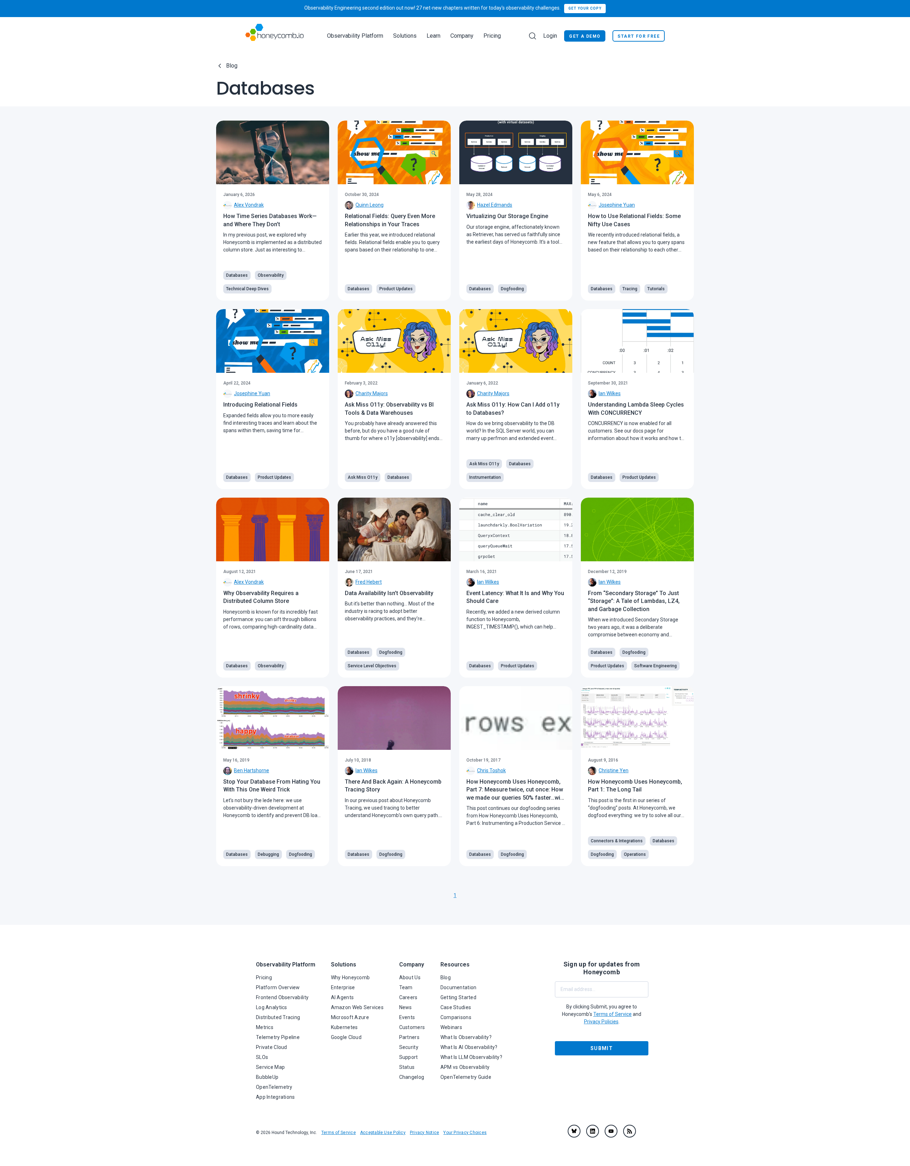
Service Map (270, 1067)
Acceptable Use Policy (383, 1132)
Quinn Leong (369, 205)
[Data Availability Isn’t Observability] (394, 529)
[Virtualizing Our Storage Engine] (515, 152)
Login (550, 35)
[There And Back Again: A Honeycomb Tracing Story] (394, 718)
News (405, 1007)
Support (408, 1057)
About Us (410, 977)
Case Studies (455, 1007)
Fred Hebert (368, 582)
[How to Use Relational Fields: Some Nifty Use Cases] (637, 152)
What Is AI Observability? (469, 1047)
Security (408, 1047)
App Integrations (275, 1097)
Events (407, 1017)
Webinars (451, 1027)
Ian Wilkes (610, 393)
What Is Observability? (466, 1037)
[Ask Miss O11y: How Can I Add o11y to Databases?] (515, 341)
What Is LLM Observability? (471, 1057)
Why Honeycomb (350, 977)
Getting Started (458, 997)
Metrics (264, 1027)
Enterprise (343, 987)
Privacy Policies (601, 1021)
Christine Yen (613, 770)
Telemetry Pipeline (278, 1037)
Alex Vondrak (249, 205)
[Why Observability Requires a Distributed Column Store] (272, 529)
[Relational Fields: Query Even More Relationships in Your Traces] (394, 152)
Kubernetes (344, 1027)
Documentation (458, 987)
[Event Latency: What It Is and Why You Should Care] (515, 529)
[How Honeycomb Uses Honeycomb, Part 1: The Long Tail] (637, 718)
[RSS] (629, 1131)
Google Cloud (346, 1037)
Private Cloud (271, 1047)
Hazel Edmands (494, 205)
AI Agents (342, 997)
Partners (409, 1037)
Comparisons (455, 1017)
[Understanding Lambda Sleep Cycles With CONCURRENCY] (637, 341)
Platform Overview (278, 987)
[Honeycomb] (274, 35)
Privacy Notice (424, 1132)
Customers (412, 1027)
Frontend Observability (282, 997)
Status (407, 1067)
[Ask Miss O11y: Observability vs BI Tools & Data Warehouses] (394, 341)
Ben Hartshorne (251, 770)
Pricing (492, 35)
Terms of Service (338, 1132)
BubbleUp (267, 1077)
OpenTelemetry (274, 1087)
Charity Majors (371, 393)
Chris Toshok (491, 770)
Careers (408, 997)
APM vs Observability (465, 1067)
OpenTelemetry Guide (465, 1077)
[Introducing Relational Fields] (272, 341)
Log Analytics (271, 1007)
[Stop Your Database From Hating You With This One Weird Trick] (272, 718)
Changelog (411, 1077)
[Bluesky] (574, 1131)
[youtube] (611, 1131)
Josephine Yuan (617, 205)
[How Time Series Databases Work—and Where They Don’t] (272, 152)
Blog (231, 65)
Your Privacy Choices (465, 1132)
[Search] (532, 35)
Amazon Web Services (357, 1007)
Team (406, 987)
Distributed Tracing (278, 1017)
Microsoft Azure (350, 1017)
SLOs (262, 1057)
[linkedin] (592, 1131)
